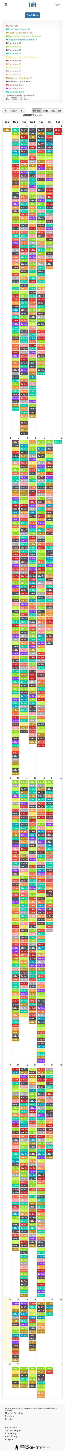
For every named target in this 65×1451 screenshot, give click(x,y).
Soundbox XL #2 (16, 88)
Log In (57, 4)
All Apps (9, 1439)
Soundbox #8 (14, 70)
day (53, 110)
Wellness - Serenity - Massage (23, 57)
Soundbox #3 (14, 50)
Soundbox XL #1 (16, 84)
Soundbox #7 (14, 67)
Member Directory (14, 1413)
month (36, 110)
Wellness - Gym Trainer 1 (20, 77)
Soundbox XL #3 (16, 91)
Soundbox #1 (14, 43)
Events (8, 1419)
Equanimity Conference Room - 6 (24, 36)
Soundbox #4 (14, 53)
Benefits (9, 1416)
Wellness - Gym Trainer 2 (20, 81)
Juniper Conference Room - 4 (22, 39)
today (14, 110)
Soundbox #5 (14, 60)
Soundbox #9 (14, 74)
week (45, 110)
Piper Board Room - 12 (19, 29)
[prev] (5, 110)
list (59, 110)
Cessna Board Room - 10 (20, 32)
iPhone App (10, 1433)
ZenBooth (13, 25)
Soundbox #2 (14, 46)
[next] (21, 110)
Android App (11, 1436)
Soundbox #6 (14, 63)
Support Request (13, 1430)
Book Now (32, 15)
